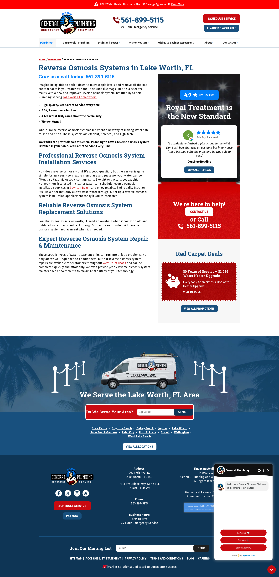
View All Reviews (199, 170)
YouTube (86, 493)
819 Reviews (206, 94)
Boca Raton (99, 428)
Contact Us (199, 212)
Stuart (165, 432)
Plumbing (54, 59)
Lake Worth (179, 428)
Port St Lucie (147, 432)
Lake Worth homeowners (80, 97)
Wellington (181, 432)
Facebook (58, 493)
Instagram (77, 493)
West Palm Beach (114, 263)
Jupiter (162, 428)
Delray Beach (145, 428)
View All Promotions (199, 308)
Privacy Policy (198, 509)
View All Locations (139, 446)
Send (201, 548)
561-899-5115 (142, 20)
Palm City (128, 432)
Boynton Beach (80, 187)
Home (42, 59)
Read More (177, 4)
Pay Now (72, 516)
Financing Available (221, 28)
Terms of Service (209, 509)
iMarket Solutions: (119, 567)
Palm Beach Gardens (103, 432)
